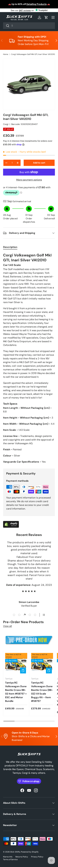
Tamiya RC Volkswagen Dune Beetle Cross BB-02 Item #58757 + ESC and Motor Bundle (16, 692)
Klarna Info (7, 857)
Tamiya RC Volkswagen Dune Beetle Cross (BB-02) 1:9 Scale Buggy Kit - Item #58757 (42, 692)
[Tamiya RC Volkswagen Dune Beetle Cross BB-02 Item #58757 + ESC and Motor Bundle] (16, 664)
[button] (46, 17)
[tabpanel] (29, 358)
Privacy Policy (37, 857)
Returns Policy (21, 857)
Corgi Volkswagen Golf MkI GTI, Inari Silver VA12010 (33, 54)
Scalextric (26, 5)
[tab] (10, 247)
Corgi (5, 124)
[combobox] (29, 25)
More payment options (29, 179)
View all (7, 626)
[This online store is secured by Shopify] (11, 522)
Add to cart (39, 162)
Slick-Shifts (15, 852)
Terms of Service (10, 859)
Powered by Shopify (30, 852)
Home (5, 54)
